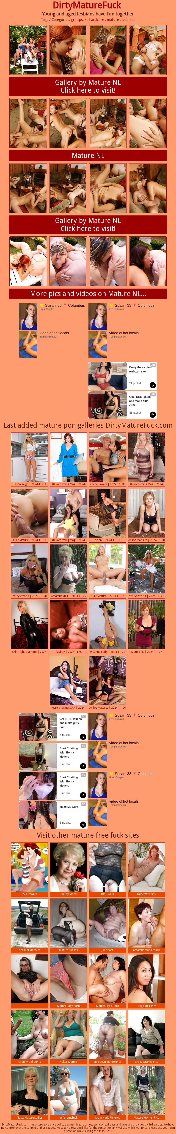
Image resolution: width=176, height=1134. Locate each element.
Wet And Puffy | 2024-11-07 (107, 651)
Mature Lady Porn (68, 1006)
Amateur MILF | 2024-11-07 (68, 596)
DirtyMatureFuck (87, 5)
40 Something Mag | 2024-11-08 (69, 485)
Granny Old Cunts (29, 1061)
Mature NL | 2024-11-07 (146, 651)
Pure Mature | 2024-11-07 (107, 596)
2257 (109, 1131)
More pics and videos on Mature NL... (88, 294)
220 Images (29, 894)
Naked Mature (68, 1061)
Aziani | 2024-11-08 (107, 540)
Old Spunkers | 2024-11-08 (107, 484)
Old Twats (107, 894)
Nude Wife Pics (146, 894)
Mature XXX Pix (68, 950)
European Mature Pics (107, 1061)
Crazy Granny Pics (146, 1061)
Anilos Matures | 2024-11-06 (107, 707)
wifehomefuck (68, 1117)
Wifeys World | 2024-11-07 (146, 596)
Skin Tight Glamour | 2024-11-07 (29, 652)
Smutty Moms (68, 894)
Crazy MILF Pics (146, 1006)
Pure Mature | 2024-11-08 (29, 540)
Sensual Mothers (29, 950)
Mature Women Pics (146, 1117)
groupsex (78, 19)
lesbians (128, 19)
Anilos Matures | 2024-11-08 (146, 540)
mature (113, 19)
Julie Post (107, 950)
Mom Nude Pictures (107, 1117)
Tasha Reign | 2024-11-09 (29, 484)
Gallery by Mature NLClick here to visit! (88, 86)
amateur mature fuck (146, 950)
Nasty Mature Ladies (29, 1117)
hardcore (96, 19)
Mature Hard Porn (107, 1006)
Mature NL (88, 156)
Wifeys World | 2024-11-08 (29, 596)
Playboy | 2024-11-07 (68, 651)
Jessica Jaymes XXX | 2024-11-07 (68, 708)
